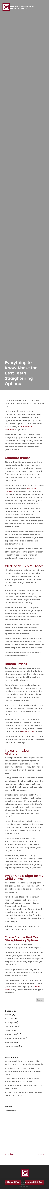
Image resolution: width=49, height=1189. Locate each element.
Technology (10, 1042)
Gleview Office (13, 1182)
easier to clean (28, 731)
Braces (8, 1014)
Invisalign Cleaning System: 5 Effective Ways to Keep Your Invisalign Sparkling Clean (23, 1071)
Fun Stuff (9, 1018)
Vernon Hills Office (34, 1182)
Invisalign (9, 1022)
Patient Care (11, 1034)
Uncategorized (12, 1046)
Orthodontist (11, 1026)
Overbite (9, 1030)
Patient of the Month (14, 1038)
